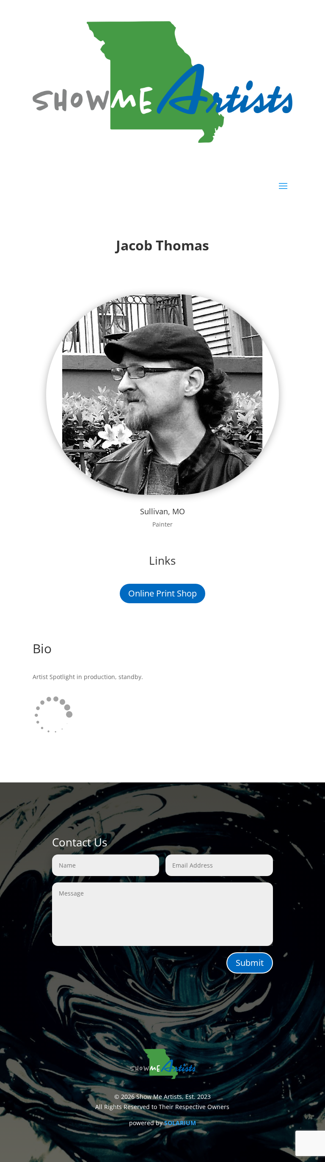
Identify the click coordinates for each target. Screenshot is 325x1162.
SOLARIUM (180, 1123)
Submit (250, 962)
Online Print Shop (162, 593)
